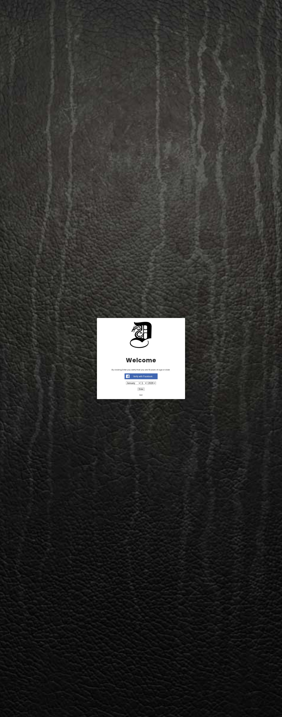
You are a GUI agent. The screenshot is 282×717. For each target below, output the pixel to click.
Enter (141, 389)
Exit (141, 395)
